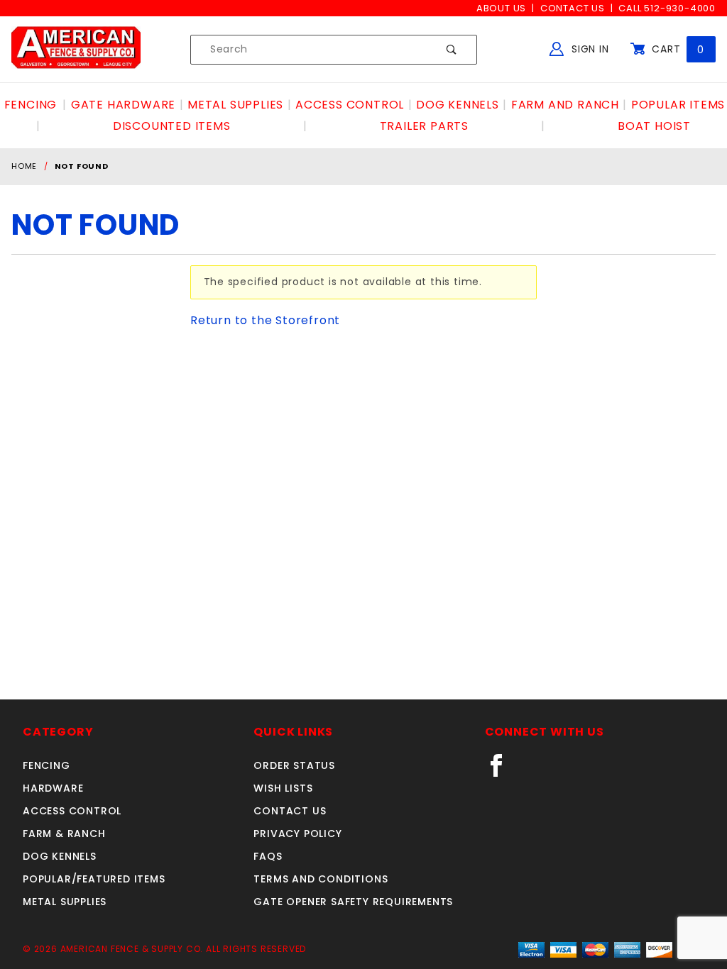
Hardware (53, 788)
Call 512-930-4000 (667, 8)
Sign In (588, 49)
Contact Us (572, 8)
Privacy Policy (297, 833)
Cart (676, 49)
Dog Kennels (60, 856)
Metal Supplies (64, 902)
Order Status (294, 765)
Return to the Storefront (265, 320)
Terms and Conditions (320, 879)
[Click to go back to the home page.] (76, 49)
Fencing (46, 765)
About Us (501, 8)
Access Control (72, 811)
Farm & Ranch (64, 833)
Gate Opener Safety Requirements (353, 902)
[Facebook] (502, 771)
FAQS (267, 856)
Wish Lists (282, 788)
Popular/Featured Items (94, 879)
